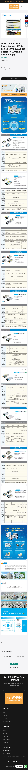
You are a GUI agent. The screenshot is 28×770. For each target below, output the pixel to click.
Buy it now (14, 78)
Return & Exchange (7, 721)
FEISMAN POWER (11, 766)
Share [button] (3, 642)
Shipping (5, 715)
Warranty (5, 718)
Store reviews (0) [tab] (20, 656)
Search (4, 730)
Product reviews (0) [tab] (8, 656)
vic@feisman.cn (7, 750)
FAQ (4, 712)
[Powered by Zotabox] (26, 25)
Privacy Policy (6, 736)
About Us (5, 733)
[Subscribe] (23, 689)
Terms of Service (6, 739)
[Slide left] (11, 40)
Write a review (14, 663)
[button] (2, 6)
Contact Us (5, 742)
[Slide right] (16, 40)
